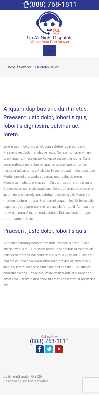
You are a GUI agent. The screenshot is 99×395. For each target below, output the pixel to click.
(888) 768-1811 (49, 341)
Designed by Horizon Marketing (26, 381)
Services (25, 67)
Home (11, 67)
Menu (49, 51)
